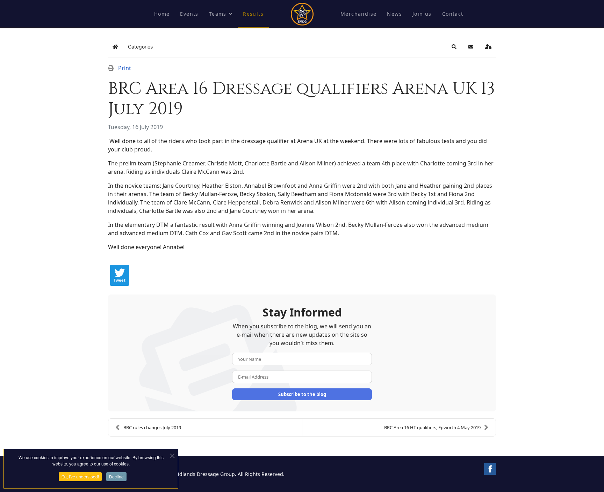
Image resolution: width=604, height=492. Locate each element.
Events (189, 13)
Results (253, 13)
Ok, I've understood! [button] (80, 476)
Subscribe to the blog (302, 394)
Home (162, 13)
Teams (217, 13)
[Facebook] (490, 469)
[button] (454, 46)
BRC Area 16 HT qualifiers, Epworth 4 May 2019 (432, 427)
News (394, 13)
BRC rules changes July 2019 (152, 427)
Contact (452, 13)
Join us (422, 13)
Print (124, 68)
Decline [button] (116, 476)
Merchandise (358, 13)
